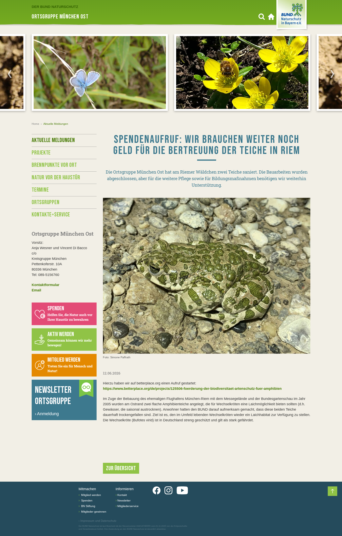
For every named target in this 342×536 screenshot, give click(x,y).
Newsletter (124, 500)
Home (35, 123)
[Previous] (9, 74)
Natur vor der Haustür (56, 177)
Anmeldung (47, 413)
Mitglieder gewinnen (93, 511)
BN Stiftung (87, 506)
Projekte (41, 152)
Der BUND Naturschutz (55, 7)
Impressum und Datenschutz (97, 520)
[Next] (332, 74)
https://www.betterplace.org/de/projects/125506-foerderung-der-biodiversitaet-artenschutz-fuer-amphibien (192, 389)
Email (36, 290)
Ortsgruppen (45, 202)
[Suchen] (261, 16)
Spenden (86, 500)
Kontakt (122, 495)
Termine (40, 189)
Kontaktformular (45, 285)
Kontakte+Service (51, 214)
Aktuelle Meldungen (53, 140)
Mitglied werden (90, 495)
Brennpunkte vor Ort (54, 165)
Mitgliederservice (128, 506)
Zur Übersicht (121, 468)
